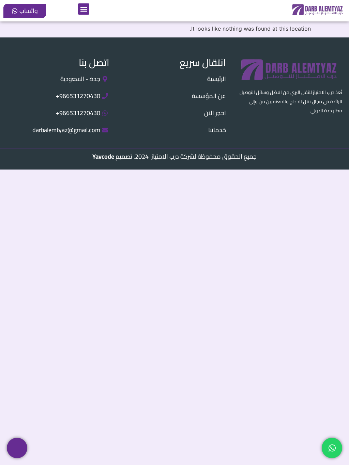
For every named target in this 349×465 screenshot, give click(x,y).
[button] (83, 9)
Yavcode (103, 156)
